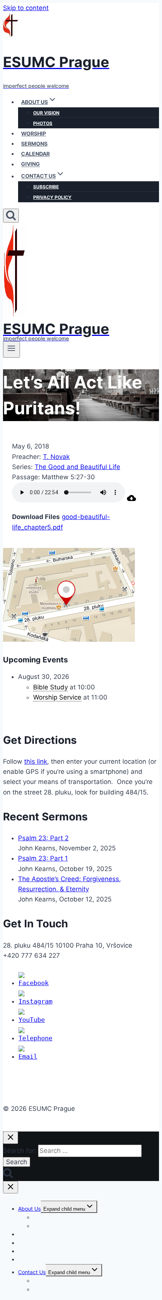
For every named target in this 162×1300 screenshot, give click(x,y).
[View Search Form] (11, 216)
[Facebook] (33, 983)
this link (35, 761)
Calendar (35, 153)
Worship (33, 133)
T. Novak (56, 456)
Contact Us (32, 1272)
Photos (42, 123)
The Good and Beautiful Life (77, 467)
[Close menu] (10, 1187)
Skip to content (26, 8)
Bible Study (50, 687)
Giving (30, 164)
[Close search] (10, 1137)
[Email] (27, 1056)
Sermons (34, 143)
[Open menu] (11, 349)
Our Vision (46, 113)
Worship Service (57, 697)
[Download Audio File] (131, 500)
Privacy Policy (52, 197)
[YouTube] (31, 1019)
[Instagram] (35, 1001)
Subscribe (46, 187)
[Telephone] (35, 1038)
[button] (52, 102)
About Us (29, 1208)
